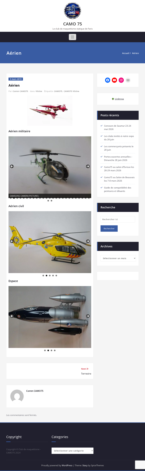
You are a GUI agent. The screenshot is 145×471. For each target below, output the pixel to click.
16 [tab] (59, 198)
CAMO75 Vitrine (71, 91)
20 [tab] (72, 198)
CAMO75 (58, 91)
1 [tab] (10, 198)
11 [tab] (43, 198)
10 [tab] (40, 198)
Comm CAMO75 (20, 91)
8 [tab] (33, 198)
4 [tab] (20, 198)
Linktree (119, 98)
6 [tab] (27, 198)
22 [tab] (79, 198)
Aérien (135, 53)
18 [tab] (66, 198)
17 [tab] (63, 198)
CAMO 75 (72, 24)
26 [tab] (48, 200)
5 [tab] (23, 198)
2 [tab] (14, 198)
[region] (49, 167)
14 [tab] (53, 198)
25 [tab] (89, 198)
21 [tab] (76, 198)
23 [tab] (82, 198)
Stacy (85, 465)
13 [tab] (50, 198)
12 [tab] (46, 198)
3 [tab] (17, 198)
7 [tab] (30, 198)
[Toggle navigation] (72, 37)
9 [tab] (37, 198)
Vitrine (39, 91)
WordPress (67, 465)
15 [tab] (56, 198)
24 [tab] (85, 198)
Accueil (125, 53)
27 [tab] (51, 200)
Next (88, 166)
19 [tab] (69, 198)
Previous (12, 166)
